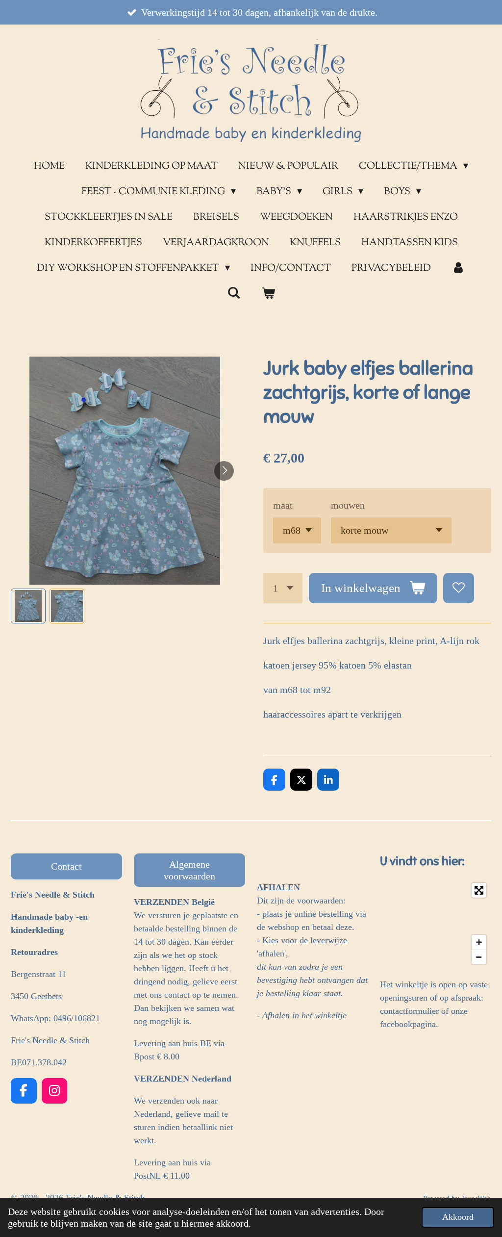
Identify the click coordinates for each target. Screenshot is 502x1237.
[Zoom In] (479, 942)
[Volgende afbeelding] (224, 471)
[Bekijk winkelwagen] (268, 294)
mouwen (348, 505)
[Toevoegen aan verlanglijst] (458, 588)
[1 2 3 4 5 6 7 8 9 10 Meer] (282, 588)
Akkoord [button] (458, 1217)
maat (283, 505)
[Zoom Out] (479, 957)
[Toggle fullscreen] (479, 890)
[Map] (435, 923)
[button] (28, 606)
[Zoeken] (234, 294)
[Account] (458, 268)
